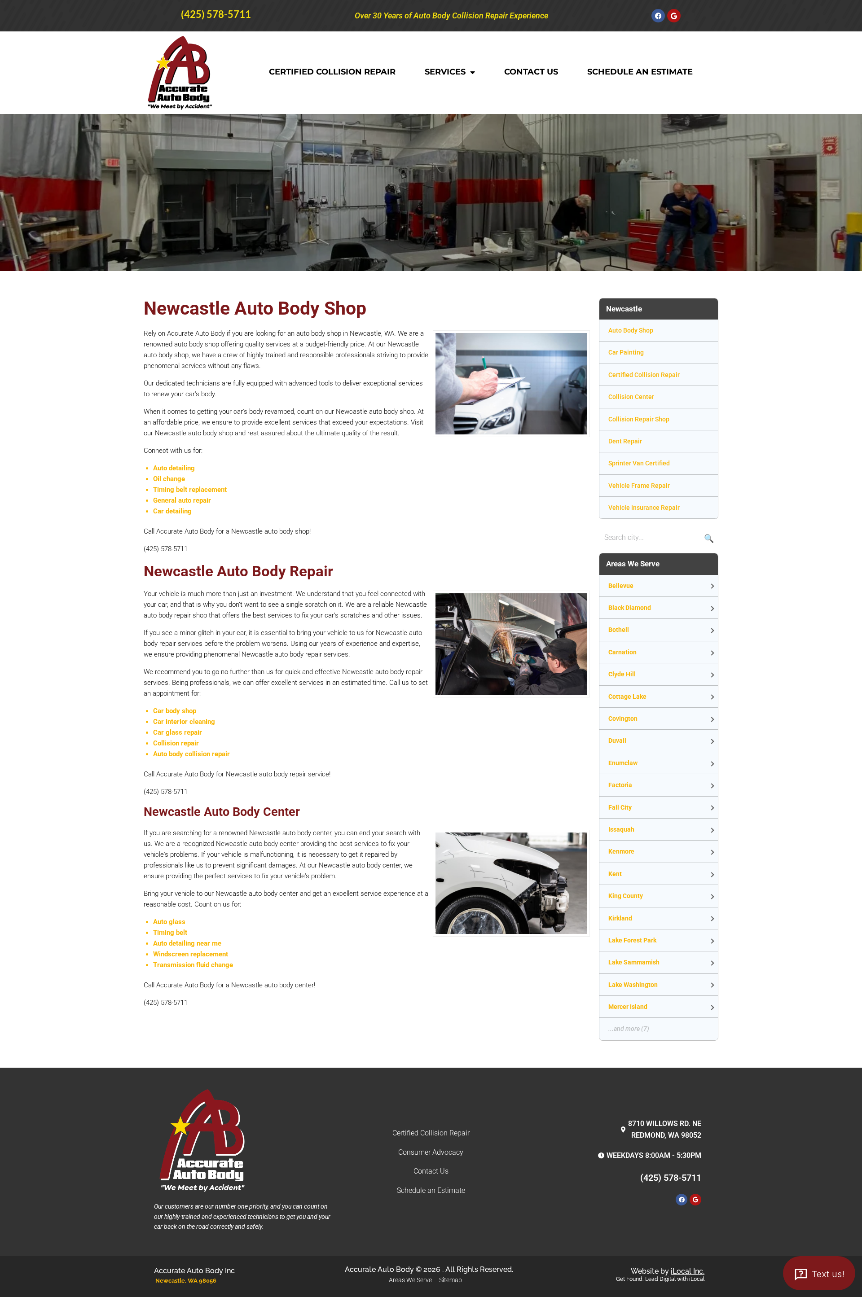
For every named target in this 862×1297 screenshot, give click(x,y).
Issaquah (621, 829)
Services (445, 72)
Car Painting (626, 352)
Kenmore (621, 851)
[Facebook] (658, 15)
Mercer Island (627, 1006)
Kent (615, 873)
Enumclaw (623, 763)
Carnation (622, 652)
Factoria (620, 785)
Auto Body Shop (630, 330)
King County (625, 895)
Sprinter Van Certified (639, 463)
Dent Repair (625, 441)
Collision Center (631, 396)
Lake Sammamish (634, 962)
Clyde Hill (622, 674)
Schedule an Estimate (640, 72)
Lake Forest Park (632, 940)
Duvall (617, 740)
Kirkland (620, 918)
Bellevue (620, 585)
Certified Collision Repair (332, 72)
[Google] (674, 15)
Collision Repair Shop (638, 419)
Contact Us (531, 72)
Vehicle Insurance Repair (644, 507)
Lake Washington (633, 984)
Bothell (618, 629)
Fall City (620, 807)
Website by (667, 1271)
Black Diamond (629, 607)
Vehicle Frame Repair (639, 485)
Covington (623, 718)
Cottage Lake (627, 696)
